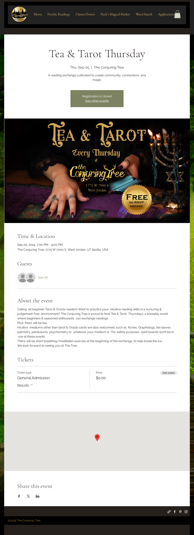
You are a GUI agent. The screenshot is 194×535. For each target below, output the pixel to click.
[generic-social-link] (169, 512)
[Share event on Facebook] (19, 496)
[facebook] (175, 512)
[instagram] (186, 512)
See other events (97, 101)
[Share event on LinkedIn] (37, 496)
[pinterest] (180, 512)
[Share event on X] (28, 496)
